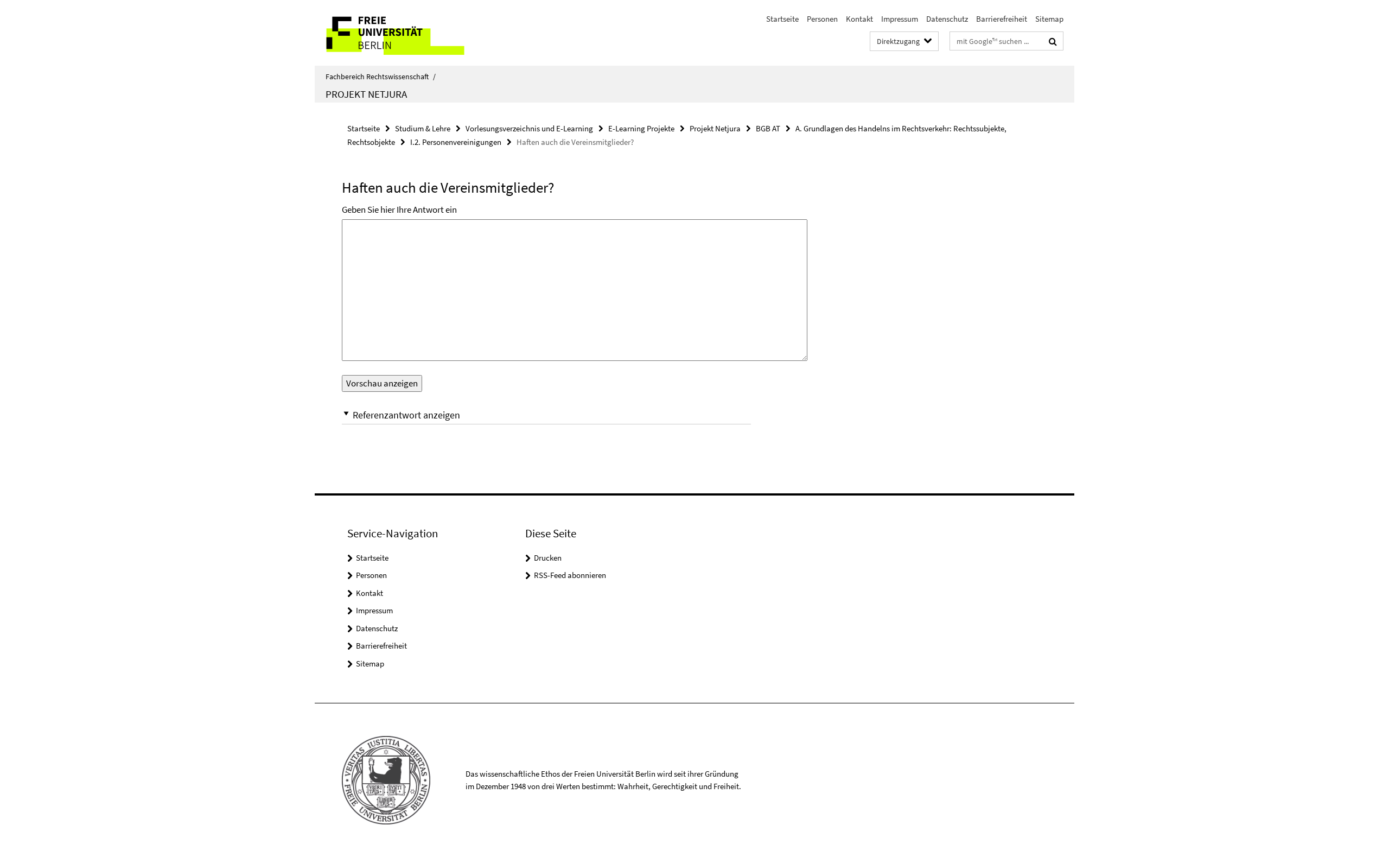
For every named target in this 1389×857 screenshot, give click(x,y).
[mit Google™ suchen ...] (1053, 41)
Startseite (782, 19)
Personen (822, 19)
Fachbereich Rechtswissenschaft (381, 76)
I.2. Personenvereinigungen (455, 142)
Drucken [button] (548, 558)
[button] (546, 415)
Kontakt (859, 19)
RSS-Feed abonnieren (570, 575)
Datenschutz (947, 19)
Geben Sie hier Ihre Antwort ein (399, 209)
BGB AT (768, 128)
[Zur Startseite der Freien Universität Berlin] (405, 33)
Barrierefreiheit (1001, 19)
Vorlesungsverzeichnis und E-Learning (529, 128)
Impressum (899, 19)
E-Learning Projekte (641, 128)
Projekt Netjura (366, 93)
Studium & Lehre (422, 128)
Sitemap (1049, 19)
